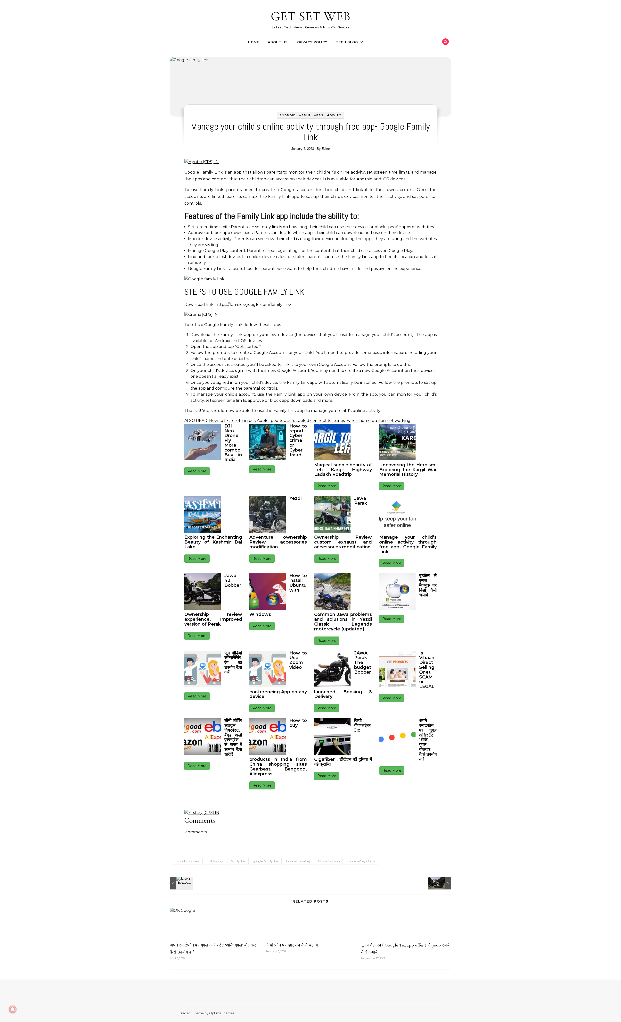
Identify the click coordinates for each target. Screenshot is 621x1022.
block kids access (187, 861)
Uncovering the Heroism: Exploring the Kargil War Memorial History (408, 469)
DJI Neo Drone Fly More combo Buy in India (233, 442)
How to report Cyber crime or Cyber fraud (298, 440)
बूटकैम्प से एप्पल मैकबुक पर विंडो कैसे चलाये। (428, 585)
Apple (304, 115)
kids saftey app (329, 861)
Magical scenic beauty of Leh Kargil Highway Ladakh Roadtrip (343, 469)
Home (253, 42)
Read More (197, 471)
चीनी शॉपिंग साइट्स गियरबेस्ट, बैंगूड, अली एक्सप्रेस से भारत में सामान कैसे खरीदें (233, 737)
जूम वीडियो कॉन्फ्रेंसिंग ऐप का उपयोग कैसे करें (233, 662)
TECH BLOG (347, 42)
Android (287, 115)
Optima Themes (221, 1013)
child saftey (215, 861)
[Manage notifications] (12, 1009)
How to (334, 115)
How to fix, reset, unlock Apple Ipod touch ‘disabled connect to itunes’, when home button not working (309, 420)
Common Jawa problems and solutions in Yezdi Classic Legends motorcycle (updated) (343, 621)
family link (238, 861)
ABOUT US (278, 42)
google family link (265, 861)
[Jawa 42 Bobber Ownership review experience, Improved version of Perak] (440, 883)
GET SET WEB (310, 16)
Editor (326, 149)
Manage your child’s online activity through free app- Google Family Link (408, 544)
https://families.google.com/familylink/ (253, 304)
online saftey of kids (361, 861)
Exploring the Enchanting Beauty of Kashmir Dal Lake (213, 542)
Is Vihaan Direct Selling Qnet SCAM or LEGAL (426, 669)
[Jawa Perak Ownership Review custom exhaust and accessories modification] (181, 883)
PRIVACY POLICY (311, 42)
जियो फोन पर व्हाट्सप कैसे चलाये (291, 945)
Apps (318, 115)
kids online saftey (298, 861)
